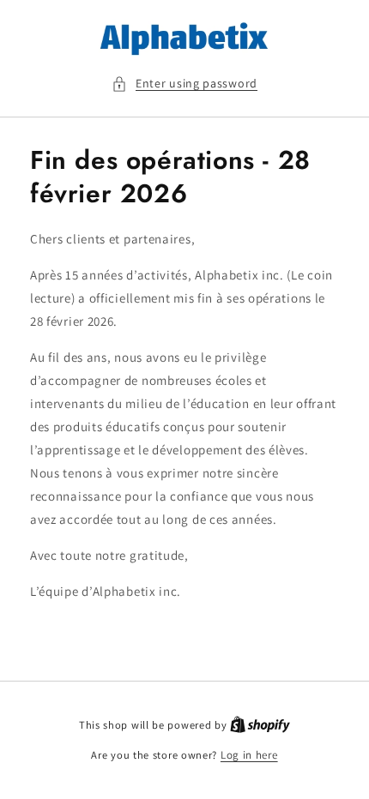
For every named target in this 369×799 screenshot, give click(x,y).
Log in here (249, 755)
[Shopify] (260, 725)
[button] (184, 83)
